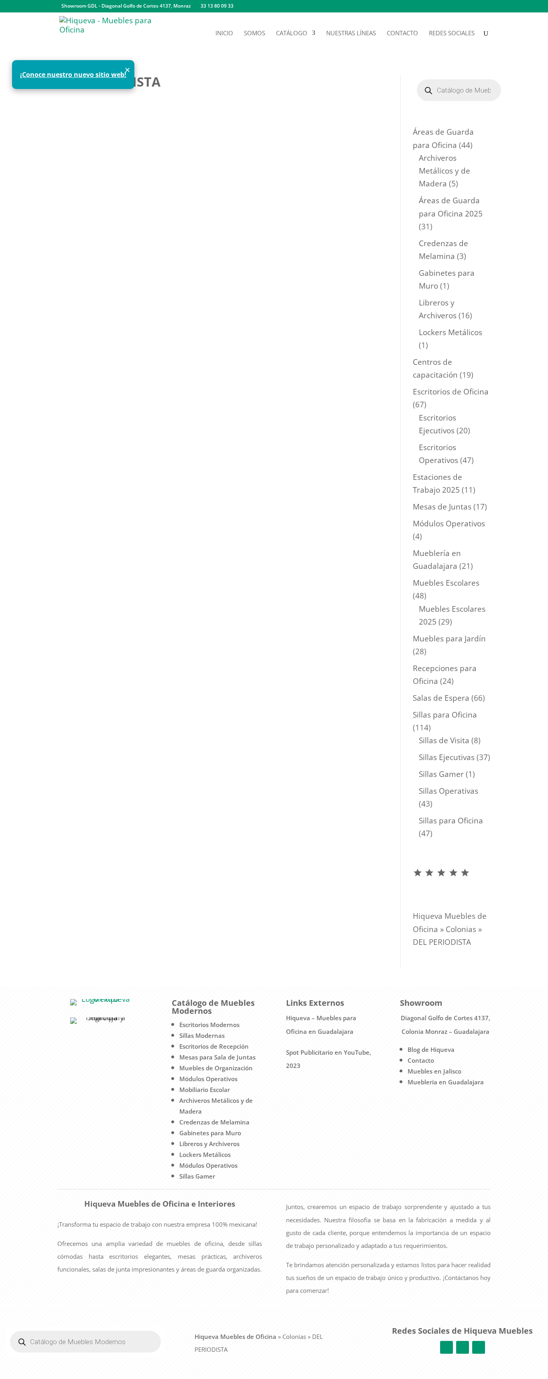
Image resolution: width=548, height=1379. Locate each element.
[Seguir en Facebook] (446, 1347)
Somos (254, 33)
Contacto (402, 33)
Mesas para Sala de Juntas (217, 1057)
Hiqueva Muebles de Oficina (235, 1336)
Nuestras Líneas (351, 33)
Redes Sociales (452, 33)
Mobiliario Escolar (204, 1090)
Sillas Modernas (202, 1035)
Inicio (224, 33)
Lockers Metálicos (205, 1155)
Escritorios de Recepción (214, 1046)
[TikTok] (280, 6)
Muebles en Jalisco (434, 1071)
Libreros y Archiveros (209, 1144)
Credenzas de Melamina (214, 1122)
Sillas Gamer (197, 1176)
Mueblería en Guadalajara (446, 1082)
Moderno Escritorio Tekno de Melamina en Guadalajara (169, 132)
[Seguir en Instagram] (462, 1347)
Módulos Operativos (208, 1079)
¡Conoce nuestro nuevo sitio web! (73, 74)
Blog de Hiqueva (431, 1049)
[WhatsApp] (268, 6)
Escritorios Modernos (209, 1025)
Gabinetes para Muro (210, 1133)
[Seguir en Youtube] (478, 1347)
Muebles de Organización (216, 1068)
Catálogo (291, 33)
